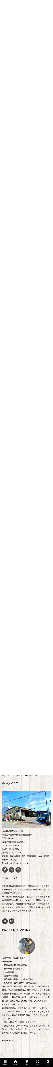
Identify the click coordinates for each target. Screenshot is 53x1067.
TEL (48, 1064)
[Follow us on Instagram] (18, 870)
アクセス (27, 1064)
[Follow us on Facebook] (5, 870)
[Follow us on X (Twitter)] (11, 870)
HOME (15, 1064)
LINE (37, 1064)
